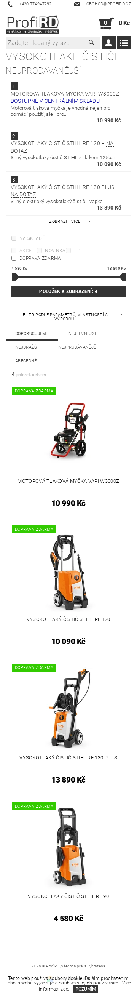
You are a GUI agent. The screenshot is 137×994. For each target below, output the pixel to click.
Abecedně (26, 361)
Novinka (55, 250)
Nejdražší (26, 347)
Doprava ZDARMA (40, 258)
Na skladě (32, 238)
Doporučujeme (32, 333)
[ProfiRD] (32, 24)
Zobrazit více (64, 221)
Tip (77, 250)
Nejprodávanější (78, 347)
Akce (25, 250)
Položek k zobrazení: (68, 291)
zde (64, 989)
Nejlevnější (82, 333)
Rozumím (86, 989)
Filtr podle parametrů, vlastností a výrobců (65, 317)
